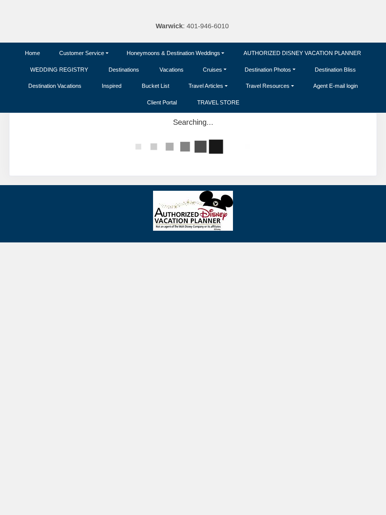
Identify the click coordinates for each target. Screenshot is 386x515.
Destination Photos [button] (268, 69)
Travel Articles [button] (205, 86)
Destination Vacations (54, 86)
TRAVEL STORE (218, 102)
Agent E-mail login (335, 86)
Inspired (111, 86)
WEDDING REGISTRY (59, 69)
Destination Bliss (335, 69)
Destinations (124, 69)
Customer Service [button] (81, 53)
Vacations (171, 69)
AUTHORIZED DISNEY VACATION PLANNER (302, 53)
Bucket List (155, 86)
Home (32, 53)
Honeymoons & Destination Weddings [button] (173, 53)
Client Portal (162, 102)
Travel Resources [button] (268, 86)
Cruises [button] (212, 69)
